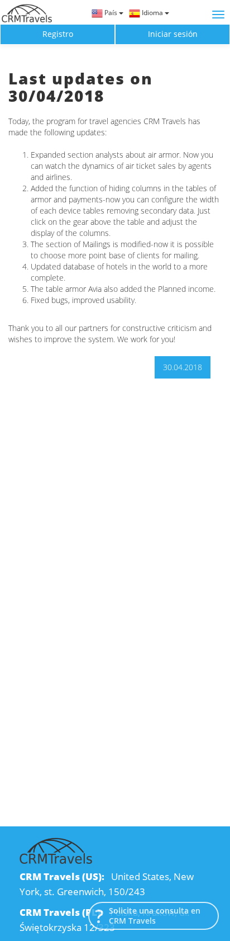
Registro (57, 34)
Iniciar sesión (173, 34)
